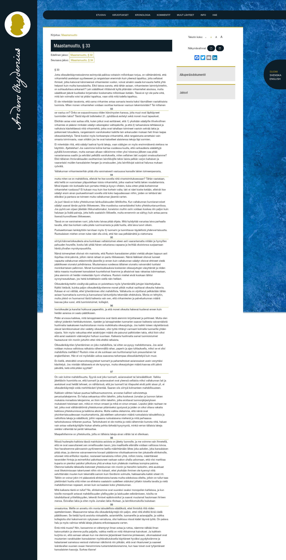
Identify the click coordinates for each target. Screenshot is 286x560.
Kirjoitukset (120, 15)
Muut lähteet (185, 15)
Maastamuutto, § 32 (81, 55)
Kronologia (142, 15)
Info (203, 15)
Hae (215, 15)
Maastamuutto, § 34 (82, 60)
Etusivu (101, 15)
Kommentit (163, 15)
